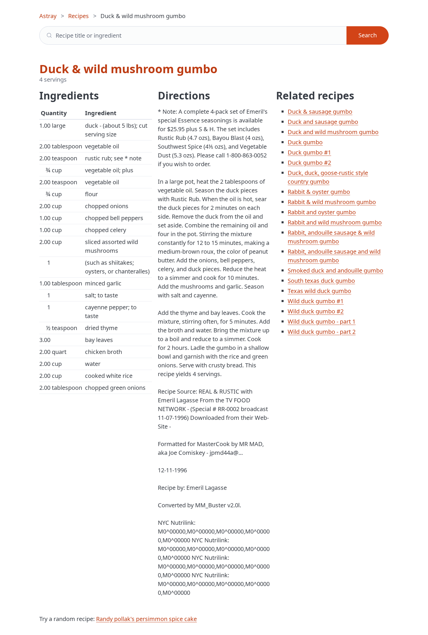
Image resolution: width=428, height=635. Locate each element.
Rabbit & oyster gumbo (319, 192)
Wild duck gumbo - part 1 (322, 321)
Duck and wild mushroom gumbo (333, 132)
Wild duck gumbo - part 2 (322, 332)
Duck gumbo (305, 142)
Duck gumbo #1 (309, 152)
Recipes (78, 16)
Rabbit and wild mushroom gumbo (335, 222)
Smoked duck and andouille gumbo (335, 270)
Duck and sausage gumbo (323, 122)
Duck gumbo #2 (309, 162)
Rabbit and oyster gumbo (322, 212)
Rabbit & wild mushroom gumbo (332, 202)
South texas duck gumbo (321, 281)
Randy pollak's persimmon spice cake (146, 619)
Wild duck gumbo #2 (316, 311)
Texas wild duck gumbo (319, 291)
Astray (47, 16)
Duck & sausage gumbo (320, 111)
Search (367, 35)
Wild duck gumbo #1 (316, 301)
